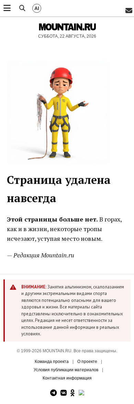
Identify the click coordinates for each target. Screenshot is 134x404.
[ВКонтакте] (63, 393)
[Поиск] (22, 8)
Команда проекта (52, 361)
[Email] (129, 11)
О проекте (87, 361)
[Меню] (7, 8)
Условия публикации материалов (66, 369)
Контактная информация (67, 378)
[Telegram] (53, 393)
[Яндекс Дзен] (81, 393)
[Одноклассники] (73, 393)
